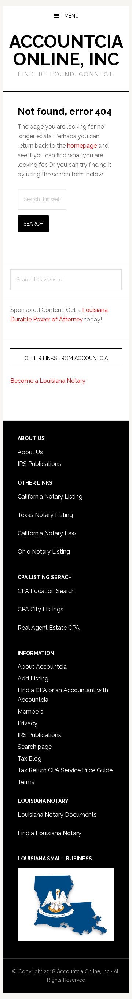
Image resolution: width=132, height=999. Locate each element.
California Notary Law (47, 533)
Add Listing (33, 678)
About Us (30, 452)
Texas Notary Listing (45, 514)
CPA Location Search (46, 590)
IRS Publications (39, 463)
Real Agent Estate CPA (49, 627)
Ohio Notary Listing (44, 551)
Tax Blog (29, 758)
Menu (71, 16)
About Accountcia (42, 666)
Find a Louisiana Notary (49, 833)
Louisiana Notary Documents (57, 814)
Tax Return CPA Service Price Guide (65, 770)
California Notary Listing (50, 496)
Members (30, 711)
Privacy (27, 723)
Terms (26, 782)
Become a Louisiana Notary (47, 380)
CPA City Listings (40, 609)
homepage (82, 145)
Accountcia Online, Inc (66, 50)
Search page (35, 746)
